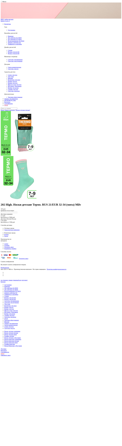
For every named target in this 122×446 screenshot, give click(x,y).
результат (25, 280)
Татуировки (8, 285)
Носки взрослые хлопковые (12, 339)
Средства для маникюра (11, 301)
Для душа (7, 304)
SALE (6, 318)
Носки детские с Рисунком (12, 338)
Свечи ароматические (11, 325)
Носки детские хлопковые (12, 331)
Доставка (3, 349)
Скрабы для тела (9, 315)
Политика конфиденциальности (56, 269)
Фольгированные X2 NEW (12, 291)
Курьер (6, 234)
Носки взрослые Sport (11, 342)
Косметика (7, 24)
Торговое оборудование (11, 320)
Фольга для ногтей (10, 299)
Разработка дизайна (10, 248)
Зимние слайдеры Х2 (10, 293)
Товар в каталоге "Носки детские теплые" (17, 110)
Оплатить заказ (9, 247)
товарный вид (17, 280)
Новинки (7, 286)
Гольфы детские (9, 336)
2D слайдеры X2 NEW (11, 289)
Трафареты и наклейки (11, 294)
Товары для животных (11, 99)
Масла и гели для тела (11, 310)
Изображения (5, 267)
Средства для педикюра (11, 302)
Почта (6, 236)
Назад (2, 110)
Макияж (6, 322)
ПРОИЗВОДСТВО (10, 100)
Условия (6, 245)
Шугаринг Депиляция (11, 312)
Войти (3, 21)
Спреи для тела (9, 326)
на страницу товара (7, 280)
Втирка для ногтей (10, 297)
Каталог (3, 282)
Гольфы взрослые (9, 344)
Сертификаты (8, 103)
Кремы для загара (9, 314)
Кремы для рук (8, 307)
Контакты (7, 102)
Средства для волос (10, 317)
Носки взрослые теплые (11, 341)
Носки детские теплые (11, 333)
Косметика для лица (10, 306)
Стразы (6, 296)
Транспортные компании (12, 230)
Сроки (6, 244)
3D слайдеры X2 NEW (11, 288)
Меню (4, 1)
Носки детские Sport (10, 334)
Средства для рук (9, 328)
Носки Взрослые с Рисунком (13, 346)
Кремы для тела (9, 309)
